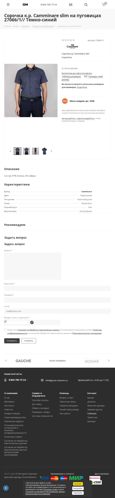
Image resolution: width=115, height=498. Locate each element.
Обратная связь (68, 401)
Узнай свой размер (69, 409)
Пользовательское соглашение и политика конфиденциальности (15, 429)
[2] (65, 40)
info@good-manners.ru (57, 380)
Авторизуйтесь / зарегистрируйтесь (78, 118)
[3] (68, 40)
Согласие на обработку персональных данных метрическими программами (15, 451)
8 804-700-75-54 (17, 379)
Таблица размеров (71, 76)
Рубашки (91, 413)
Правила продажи (69, 405)
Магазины (9, 401)
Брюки (90, 397)
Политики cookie (50, 489)
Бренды (91, 421)
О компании (10, 393)
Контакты (9, 405)
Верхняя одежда (95, 405)
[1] (63, 40)
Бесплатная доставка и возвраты (77, 73)
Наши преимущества (15, 417)
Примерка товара (41, 412)
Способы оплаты (40, 400)
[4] (71, 40)
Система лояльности (42, 415)
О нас (7, 397)
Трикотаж (92, 417)
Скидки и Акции (12, 413)
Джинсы (91, 401)
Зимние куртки (94, 409)
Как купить (65, 413)
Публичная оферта (13, 421)
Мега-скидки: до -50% (82, 101)
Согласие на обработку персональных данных (39, 330)
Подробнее (82, 87)
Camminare (86, 191)
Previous (10, 151)
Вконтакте (6, 488)
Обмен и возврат (40, 408)
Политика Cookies (13, 436)
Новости (8, 409)
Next (51, 151)
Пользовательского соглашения (87, 333)
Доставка (36, 404)
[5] (73, 40)
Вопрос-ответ (67, 397)
